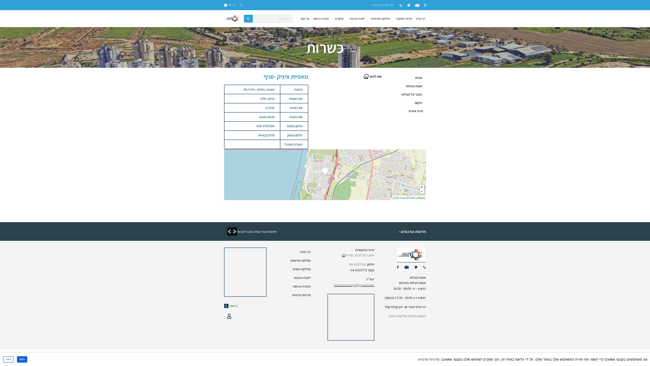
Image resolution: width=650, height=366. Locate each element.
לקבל (22, 359)
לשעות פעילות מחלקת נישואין (407, 316)
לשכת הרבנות (302, 278)
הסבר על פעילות (411, 94)
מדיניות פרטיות (301, 295)
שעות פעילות (414, 86)
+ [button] (422, 187)
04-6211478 (266, 135)
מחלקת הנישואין (301, 260)
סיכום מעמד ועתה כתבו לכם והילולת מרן (367, 231)
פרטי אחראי (415, 111)
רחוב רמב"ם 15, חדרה (359, 255)
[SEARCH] (248, 19)
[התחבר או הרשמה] (229, 316)
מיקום (418, 102)
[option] (312, 231)
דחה (8, 359)
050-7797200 (265, 126)
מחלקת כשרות (302, 269)
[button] (229, 231)
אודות (418, 78)
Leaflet (395, 197)
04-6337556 (357, 264)
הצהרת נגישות (302, 286)
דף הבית (305, 252)
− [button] (422, 191)
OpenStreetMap (408, 197)
